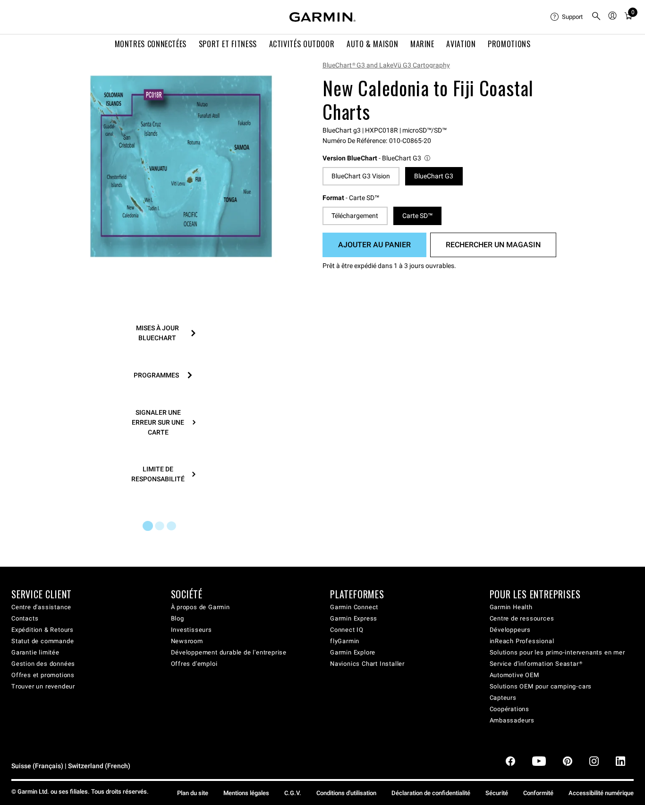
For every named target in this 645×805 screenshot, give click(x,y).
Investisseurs (191, 629)
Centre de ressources (522, 618)
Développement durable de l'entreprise (229, 652)
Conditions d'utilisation (346, 793)
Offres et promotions (43, 675)
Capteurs (503, 697)
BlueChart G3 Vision (360, 176)
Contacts (24, 618)
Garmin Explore (352, 652)
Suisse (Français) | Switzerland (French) (70, 766)
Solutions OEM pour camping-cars (541, 686)
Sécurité (496, 793)
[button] (377, 158)
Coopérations (510, 709)
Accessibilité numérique (601, 793)
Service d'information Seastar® (536, 663)
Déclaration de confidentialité (430, 793)
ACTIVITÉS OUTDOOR (302, 44)
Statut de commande (42, 641)
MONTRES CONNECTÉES (151, 44)
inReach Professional (522, 641)
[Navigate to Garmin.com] (322, 17)
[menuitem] (567, 17)
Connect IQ (347, 629)
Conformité (538, 793)
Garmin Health (511, 607)
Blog (177, 618)
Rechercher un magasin (493, 244)
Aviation (460, 44)
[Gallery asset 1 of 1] (181, 166)
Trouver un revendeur (43, 686)
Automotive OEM (514, 675)
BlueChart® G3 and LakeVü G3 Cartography (386, 65)
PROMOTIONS (509, 44)
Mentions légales (246, 793)
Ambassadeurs (512, 720)
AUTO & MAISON (372, 44)
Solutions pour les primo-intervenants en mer (557, 652)
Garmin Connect (354, 607)
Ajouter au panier (374, 244)
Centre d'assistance (41, 607)
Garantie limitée (35, 652)
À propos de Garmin (200, 607)
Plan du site (192, 793)
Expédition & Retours (42, 629)
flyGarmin (344, 641)
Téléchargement (354, 215)
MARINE (422, 44)
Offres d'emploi (194, 663)
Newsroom (187, 641)
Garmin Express (353, 618)
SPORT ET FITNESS (228, 44)
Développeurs (510, 629)
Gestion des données (43, 663)
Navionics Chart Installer (367, 663)
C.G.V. (292, 793)
